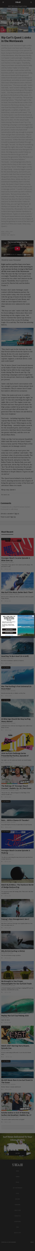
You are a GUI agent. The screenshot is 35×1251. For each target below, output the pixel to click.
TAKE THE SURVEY (9, 629)
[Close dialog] (33, 616)
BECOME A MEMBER (9, 632)
